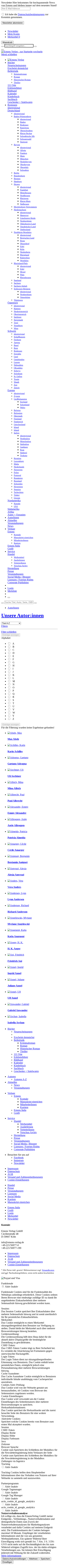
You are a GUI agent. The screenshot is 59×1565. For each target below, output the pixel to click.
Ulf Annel (13, 998)
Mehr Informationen (11, 1555)
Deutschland (14, 110)
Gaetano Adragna (17, 763)
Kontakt (24, 1098)
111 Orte (12, 85)
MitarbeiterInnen (28, 1104)
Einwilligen (7, 1562)
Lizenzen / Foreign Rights (20, 579)
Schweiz (12, 331)
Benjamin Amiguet (18, 862)
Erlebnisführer (15, 88)
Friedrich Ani (15, 961)
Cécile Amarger (16, 850)
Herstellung (13, 568)
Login (11, 588)
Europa (11, 390)
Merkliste (12, 591)
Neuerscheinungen (17, 65)
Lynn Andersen (16, 899)
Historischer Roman (30, 1048)
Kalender (12, 93)
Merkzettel (14, 36)
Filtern (4, 626)
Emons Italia (14, 545)
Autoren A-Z (20, 1079)
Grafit (10, 548)
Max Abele (13, 739)
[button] (35, 46)
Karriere (24, 1107)
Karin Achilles (15, 751)
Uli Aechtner (14, 776)
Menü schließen (9, 54)
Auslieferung (26, 1126)
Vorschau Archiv (28, 1132)
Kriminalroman (27, 1043)
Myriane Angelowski (19, 924)
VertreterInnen (27, 1129)
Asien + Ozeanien (16, 514)
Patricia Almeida (16, 837)
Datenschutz (14, 1171)
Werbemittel (26, 1124)
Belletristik (13, 71)
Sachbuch (12, 99)
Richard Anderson (17, 911)
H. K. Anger (14, 948)
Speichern (45, 1559)
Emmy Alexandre (17, 813)
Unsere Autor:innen (22, 615)
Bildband (12, 90)
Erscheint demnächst (18, 68)
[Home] (16, 59)
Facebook (19, 1157)
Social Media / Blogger (19, 577)
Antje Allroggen (16, 825)
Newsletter (13, 31)
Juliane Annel (15, 985)
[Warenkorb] (9, 597)
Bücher (11, 1028)
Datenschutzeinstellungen (14, 1559)
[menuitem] (33, 31)
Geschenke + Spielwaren (20, 102)
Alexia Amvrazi (16, 874)
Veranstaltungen (15, 523)
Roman (23, 1045)
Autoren (12, 1076)
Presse (11, 571)
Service (11, 1118)
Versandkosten (48, 1270)
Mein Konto (14, 34)
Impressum (13, 1168)
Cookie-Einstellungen (18, 1179)
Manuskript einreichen (31, 1101)
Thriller (24, 1051)
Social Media (14, 1196)
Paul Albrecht (15, 800)
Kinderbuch (13, 96)
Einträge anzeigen (11, 635)
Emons (11, 531)
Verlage (11, 1093)
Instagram (19, 1160)
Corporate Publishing (18, 582)
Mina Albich (14, 788)
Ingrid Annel (14, 973)
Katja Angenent (16, 936)
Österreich (13, 302)
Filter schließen (8, 631)
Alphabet (5, 638)
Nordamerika (14, 500)
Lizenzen (12, 1193)
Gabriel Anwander (18, 1010)
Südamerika (13, 509)
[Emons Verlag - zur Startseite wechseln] (21, 51)
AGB (10, 1174)
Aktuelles (12, 1082)
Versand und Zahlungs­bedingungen (25, 1177)
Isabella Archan (16, 1022)
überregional (14, 107)
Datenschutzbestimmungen (31, 14)
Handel (11, 554)
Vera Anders (14, 887)
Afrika (11, 512)
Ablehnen (33, 1559)
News (10, 526)
